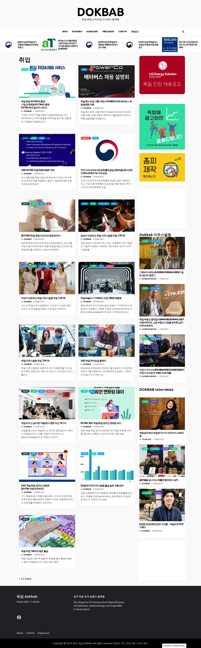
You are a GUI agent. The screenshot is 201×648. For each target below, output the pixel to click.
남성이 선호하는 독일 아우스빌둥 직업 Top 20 (103, 235)
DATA (84, 204)
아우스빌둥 (103, 204)
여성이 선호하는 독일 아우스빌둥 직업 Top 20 (43, 298)
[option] (20, 44)
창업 (174, 449)
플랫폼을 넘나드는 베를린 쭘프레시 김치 (158, 480)
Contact (30, 633)
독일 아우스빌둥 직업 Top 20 (35, 360)
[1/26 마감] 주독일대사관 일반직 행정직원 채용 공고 (108, 44)
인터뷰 (154, 402)
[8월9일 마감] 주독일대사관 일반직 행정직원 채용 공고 (188, 44)
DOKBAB (28, 111)
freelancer (108, 31)
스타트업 (154, 449)
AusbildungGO (149, 279)
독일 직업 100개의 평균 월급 (34, 551)
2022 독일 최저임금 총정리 (93, 360)
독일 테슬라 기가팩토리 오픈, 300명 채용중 (101, 298)
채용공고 (135, 31)
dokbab (100, 11)
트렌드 (110, 266)
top (25, 69)
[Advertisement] (162, 208)
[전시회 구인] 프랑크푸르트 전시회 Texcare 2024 (148, 44)
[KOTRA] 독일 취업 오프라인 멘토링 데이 (40, 235)
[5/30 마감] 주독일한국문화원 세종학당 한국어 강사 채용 (67, 44)
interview (77, 31)
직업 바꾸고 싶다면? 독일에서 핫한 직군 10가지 (43, 423)
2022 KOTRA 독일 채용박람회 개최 (37, 170)
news (65, 31)
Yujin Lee (147, 439)
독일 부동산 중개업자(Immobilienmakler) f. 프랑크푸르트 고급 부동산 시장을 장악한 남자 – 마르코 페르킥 (161, 322)
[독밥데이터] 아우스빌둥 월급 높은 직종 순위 (102, 485)
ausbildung (92, 31)
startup (122, 31)
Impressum (43, 633)
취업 (32, 69)
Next (28, 578)
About (20, 633)
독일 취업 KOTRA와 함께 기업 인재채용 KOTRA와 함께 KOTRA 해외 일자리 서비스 (35, 104)
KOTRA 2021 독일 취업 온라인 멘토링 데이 (101, 423)
